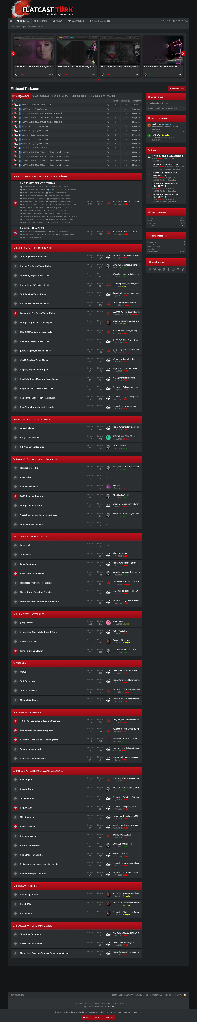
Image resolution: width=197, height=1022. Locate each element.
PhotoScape (26, 913)
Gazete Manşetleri (101, 21)
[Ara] (186, 21)
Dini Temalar (49, 235)
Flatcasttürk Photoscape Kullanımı (127, 912)
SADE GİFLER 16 (119, 446)
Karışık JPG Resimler (30, 437)
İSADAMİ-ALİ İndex (29, 487)
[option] (33, 56)
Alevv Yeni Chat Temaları (58, 193)
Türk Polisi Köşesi (28, 690)
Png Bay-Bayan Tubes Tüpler (34, 369)
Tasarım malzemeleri (30, 749)
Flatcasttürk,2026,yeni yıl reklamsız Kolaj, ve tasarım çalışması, (139, 872)
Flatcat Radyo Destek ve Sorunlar (36, 592)
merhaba (116, 485)
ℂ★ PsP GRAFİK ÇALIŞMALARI (27, 712)
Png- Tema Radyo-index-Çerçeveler (37, 407)
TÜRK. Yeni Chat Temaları (33, 187)
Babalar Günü (26, 789)
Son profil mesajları (159, 118)
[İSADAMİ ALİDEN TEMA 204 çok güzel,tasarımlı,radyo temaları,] (20, 156)
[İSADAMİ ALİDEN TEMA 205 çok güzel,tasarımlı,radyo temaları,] (20, 161)
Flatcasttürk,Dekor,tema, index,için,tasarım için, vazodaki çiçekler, (140, 387)
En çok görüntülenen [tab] (103, 96)
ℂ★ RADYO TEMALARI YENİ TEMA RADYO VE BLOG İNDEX (40, 176)
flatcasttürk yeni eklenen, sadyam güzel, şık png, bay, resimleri (139, 293)
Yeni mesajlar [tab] (21, 96)
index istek (25, 545)
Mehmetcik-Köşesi (29, 700)
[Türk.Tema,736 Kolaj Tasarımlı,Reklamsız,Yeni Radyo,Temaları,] (34, 50)
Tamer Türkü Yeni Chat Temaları (61, 219)
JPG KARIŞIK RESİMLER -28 (124, 436)
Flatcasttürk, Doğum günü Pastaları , (35, 126)
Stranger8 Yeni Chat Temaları (34, 190)
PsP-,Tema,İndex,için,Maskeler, (126, 757)
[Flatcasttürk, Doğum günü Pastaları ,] (20, 126)
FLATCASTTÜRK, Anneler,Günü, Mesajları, (130, 778)
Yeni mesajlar (20, 27)
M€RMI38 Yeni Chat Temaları (34, 199)
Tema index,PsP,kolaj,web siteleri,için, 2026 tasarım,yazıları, (137, 748)
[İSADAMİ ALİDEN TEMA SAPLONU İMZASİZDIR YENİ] (20, 113)
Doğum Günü (26, 808)
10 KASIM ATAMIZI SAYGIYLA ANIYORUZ (130, 670)
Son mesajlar (157, 150)
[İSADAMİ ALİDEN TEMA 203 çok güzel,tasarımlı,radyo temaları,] (20, 152)
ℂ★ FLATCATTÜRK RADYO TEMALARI (37, 183)
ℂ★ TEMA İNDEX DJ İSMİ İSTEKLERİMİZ (31, 537)
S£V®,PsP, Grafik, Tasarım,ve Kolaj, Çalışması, (132, 738)
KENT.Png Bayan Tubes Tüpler (34, 285)
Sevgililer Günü (27, 798)
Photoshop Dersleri (29, 894)
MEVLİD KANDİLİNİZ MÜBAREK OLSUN (36, 105)
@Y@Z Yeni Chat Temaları (60, 222)
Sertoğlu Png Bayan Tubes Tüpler (36, 322)
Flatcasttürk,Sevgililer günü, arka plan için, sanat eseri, (135, 797)
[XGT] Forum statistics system (98, 1007)
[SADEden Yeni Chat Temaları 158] (163, 50)
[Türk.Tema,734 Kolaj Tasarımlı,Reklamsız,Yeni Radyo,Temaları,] (120, 50)
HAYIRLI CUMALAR (120, 854)
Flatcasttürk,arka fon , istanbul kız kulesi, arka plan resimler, (137, 427)
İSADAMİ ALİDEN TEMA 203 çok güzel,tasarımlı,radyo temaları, (45, 152)
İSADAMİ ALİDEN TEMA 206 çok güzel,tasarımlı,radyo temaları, (45, 165)
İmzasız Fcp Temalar (31, 235)
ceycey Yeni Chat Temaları (33, 213)
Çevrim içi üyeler (158, 97)
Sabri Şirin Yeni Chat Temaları (59, 213)
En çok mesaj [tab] (60, 96)
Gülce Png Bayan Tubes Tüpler (35, 341)
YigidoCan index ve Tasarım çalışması (38, 515)
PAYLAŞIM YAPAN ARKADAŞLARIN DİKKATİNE (132, 933)
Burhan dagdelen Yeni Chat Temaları (63, 216)
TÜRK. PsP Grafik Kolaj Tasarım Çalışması (40, 721)
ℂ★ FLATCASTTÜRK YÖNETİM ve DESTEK (32, 926)
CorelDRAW (25, 904)
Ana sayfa (11, 21)
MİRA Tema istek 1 (121, 553)
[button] (49, 21)
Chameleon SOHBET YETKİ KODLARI (128, 582)
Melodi (126, 439)
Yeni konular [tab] (41, 96)
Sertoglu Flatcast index (31, 505)
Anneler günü (26, 779)
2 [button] (95, 80)
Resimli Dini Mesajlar (30, 845)
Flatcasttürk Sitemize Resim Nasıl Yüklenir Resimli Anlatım (137, 952)
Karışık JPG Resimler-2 (122, 640)
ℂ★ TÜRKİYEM (19, 663)
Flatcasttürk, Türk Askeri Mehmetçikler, (129, 699)
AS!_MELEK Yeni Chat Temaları (64, 205)
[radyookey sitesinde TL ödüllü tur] (20, 148)
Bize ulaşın (117, 995)
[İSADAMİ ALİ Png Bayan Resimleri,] (20, 109)
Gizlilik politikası (154, 995)
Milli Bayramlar (27, 817)
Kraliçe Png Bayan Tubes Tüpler (35, 266)
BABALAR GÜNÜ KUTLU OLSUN (126, 788)
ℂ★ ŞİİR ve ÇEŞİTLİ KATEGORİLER (28, 614)
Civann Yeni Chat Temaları (56, 210)
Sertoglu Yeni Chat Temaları (60, 199)
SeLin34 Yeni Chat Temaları (33, 193)
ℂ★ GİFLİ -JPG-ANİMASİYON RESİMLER (31, 419)
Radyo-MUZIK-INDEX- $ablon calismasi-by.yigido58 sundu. (137, 514)
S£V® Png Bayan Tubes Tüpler (35, 275)
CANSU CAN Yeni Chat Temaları (35, 205)
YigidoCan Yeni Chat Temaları (60, 202)
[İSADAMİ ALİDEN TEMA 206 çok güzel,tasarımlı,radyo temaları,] (20, 165)
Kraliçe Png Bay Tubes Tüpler (34, 304)
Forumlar (25, 21)
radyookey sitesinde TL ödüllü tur (34, 148)
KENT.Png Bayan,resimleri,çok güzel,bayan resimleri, (135, 284)
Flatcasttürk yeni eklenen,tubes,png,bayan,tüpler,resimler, (137, 255)
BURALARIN (118, 621)
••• (184, 131)
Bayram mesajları (28, 836)
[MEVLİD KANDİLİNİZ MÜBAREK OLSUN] (20, 105)
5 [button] (104, 80)
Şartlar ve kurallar (134, 995)
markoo (125, 488)
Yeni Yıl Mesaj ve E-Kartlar (33, 873)
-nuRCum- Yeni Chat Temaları (59, 196)
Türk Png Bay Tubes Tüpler (33, 294)
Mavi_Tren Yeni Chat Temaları (34, 222)
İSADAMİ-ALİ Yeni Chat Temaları (63, 190)
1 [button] (93, 80)
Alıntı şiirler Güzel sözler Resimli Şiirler (38, 632)
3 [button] (98, 80)
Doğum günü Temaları (67, 235)
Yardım (167, 995)
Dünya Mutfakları (28, 641)
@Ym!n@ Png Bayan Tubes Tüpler (36, 332)
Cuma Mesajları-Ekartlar (31, 855)
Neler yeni (42, 21)
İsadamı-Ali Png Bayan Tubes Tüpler (37, 313)
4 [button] (101, 80)
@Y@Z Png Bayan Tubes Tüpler (35, 351)
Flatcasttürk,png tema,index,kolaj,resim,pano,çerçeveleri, (136, 406)
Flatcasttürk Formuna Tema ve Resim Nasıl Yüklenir (45, 953)
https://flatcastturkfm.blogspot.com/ (128, 467)
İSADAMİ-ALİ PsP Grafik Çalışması (36, 730)
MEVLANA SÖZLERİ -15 (122, 844)
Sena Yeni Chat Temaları (32, 210)
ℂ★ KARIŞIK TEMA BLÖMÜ (32, 228)
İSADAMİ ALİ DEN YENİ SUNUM (126, 729)
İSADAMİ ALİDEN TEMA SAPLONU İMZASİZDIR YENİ (41, 113)
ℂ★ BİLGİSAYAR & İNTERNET (26, 886)
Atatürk (23, 672)
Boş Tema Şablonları (60, 232)
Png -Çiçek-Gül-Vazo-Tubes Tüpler (37, 388)
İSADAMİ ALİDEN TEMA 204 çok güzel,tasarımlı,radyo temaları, (45, 156)
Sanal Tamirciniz (28, 564)
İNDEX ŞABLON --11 (121, 495)
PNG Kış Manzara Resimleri (124, 378)
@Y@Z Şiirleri (26, 622)
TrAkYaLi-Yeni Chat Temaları (34, 216)
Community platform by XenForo (98, 1003)
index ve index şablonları (32, 524)
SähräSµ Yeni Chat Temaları (33, 202)
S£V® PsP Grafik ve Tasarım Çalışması (39, 740)
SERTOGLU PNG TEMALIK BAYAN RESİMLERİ (131, 321)
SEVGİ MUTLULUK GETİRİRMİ (125, 650)
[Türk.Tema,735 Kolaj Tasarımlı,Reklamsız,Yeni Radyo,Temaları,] (77, 50)
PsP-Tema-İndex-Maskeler (33, 758)
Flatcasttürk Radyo (29, 468)
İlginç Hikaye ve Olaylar (31, 651)
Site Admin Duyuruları (30, 934)
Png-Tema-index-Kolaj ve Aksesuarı (37, 398)
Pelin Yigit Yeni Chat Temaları (34, 208)
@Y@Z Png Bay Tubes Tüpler (34, 360)
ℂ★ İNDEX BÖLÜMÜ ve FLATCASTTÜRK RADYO (35, 459)
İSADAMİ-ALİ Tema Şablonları (35, 232)
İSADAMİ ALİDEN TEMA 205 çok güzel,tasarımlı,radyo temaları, (45, 161)
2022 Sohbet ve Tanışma (123, 942)
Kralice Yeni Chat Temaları (58, 187)
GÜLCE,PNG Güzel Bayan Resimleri (127, 340)
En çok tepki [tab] (79, 96)
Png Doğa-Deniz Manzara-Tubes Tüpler (39, 379)
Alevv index (25, 477)
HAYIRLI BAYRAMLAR (122, 835)
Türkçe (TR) (18, 995)
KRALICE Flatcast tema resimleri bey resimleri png (134, 302)
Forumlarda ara (37, 27)
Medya (59, 21)
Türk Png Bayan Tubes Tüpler (34, 256)
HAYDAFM (156, 135)
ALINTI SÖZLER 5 (120, 631)
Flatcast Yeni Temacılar (32, 238)
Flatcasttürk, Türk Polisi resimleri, (126, 689)
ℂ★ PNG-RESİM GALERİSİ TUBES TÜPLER (32, 248)
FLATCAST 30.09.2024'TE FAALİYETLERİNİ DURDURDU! (136, 591)
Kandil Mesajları (28, 826)
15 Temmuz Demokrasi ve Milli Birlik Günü (130, 816)
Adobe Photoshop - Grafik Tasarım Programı (131, 893)
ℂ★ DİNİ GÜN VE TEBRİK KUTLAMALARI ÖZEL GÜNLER (38, 771)
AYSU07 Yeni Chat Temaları (33, 219)
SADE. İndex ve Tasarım (31, 496)
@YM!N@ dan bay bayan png (125, 331)
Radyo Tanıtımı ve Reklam (32, 573)
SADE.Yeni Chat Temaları (33, 196)
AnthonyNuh (180, 226)
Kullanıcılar (78, 21)
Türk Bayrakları (27, 681)
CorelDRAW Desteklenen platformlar (128, 903)
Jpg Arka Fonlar (27, 428)
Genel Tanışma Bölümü (31, 944)
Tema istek (25, 554)
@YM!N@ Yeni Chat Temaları (61, 208)
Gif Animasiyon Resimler (32, 447)
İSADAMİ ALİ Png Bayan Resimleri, (34, 109)
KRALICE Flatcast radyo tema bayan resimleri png (133, 265)
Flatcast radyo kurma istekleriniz (36, 583)
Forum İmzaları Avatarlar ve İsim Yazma (39, 601)
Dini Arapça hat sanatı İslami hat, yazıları (39, 864)
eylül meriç (156, 124)
